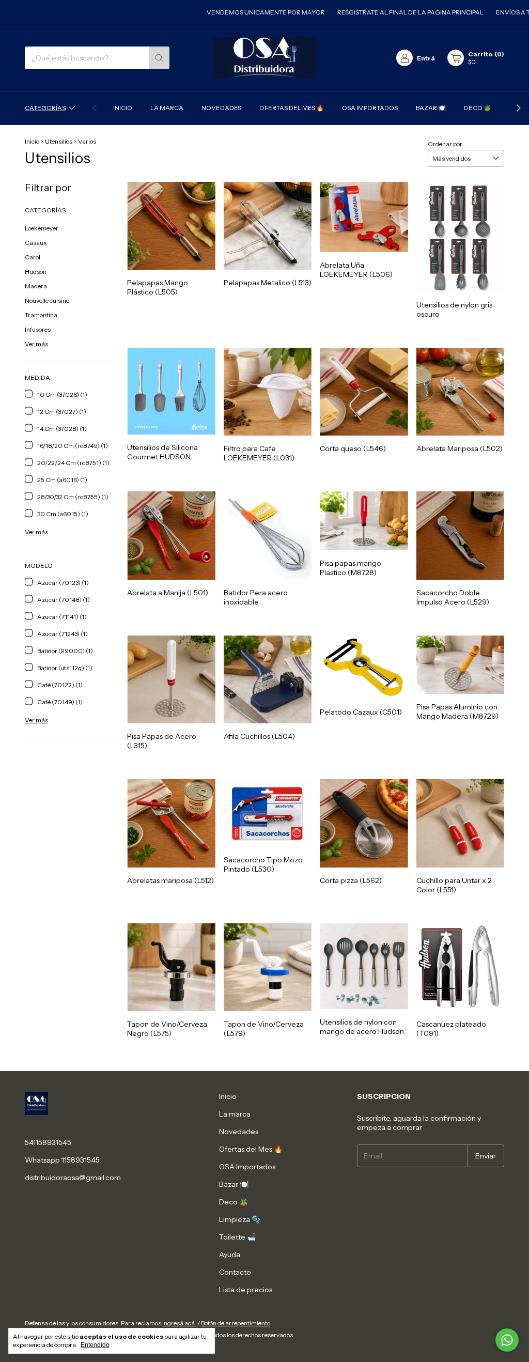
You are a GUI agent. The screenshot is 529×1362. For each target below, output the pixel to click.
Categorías (45, 108)
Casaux (36, 242)
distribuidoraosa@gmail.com (73, 1177)
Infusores (38, 329)
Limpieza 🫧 (239, 1219)
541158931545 (48, 1142)
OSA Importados (370, 108)
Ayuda (229, 1254)
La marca (166, 108)
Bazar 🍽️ (431, 108)
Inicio (122, 108)
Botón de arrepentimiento (235, 1323)
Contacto (235, 1272)
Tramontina (41, 315)
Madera (36, 286)
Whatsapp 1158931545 (62, 1160)
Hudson (35, 271)
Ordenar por (445, 144)
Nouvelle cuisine (47, 300)
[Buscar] (159, 58)
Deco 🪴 (477, 108)
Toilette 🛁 (237, 1237)
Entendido (95, 1345)
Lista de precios (245, 1289)
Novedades (221, 108)
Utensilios (58, 141)
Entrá (426, 58)
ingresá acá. (179, 1323)
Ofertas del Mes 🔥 (291, 108)
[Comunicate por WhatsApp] (507, 1340)
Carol (32, 257)
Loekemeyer (41, 228)
